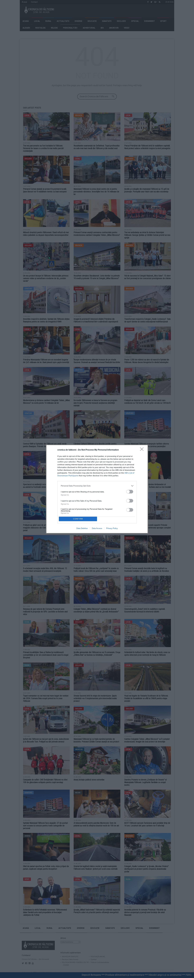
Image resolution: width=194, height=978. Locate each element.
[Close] (142, 450)
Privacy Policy (112, 528)
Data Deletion (82, 528)
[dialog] (97, 489)
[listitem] (97, 485)
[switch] (129, 491)
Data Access (97, 528)
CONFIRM (78, 519)
